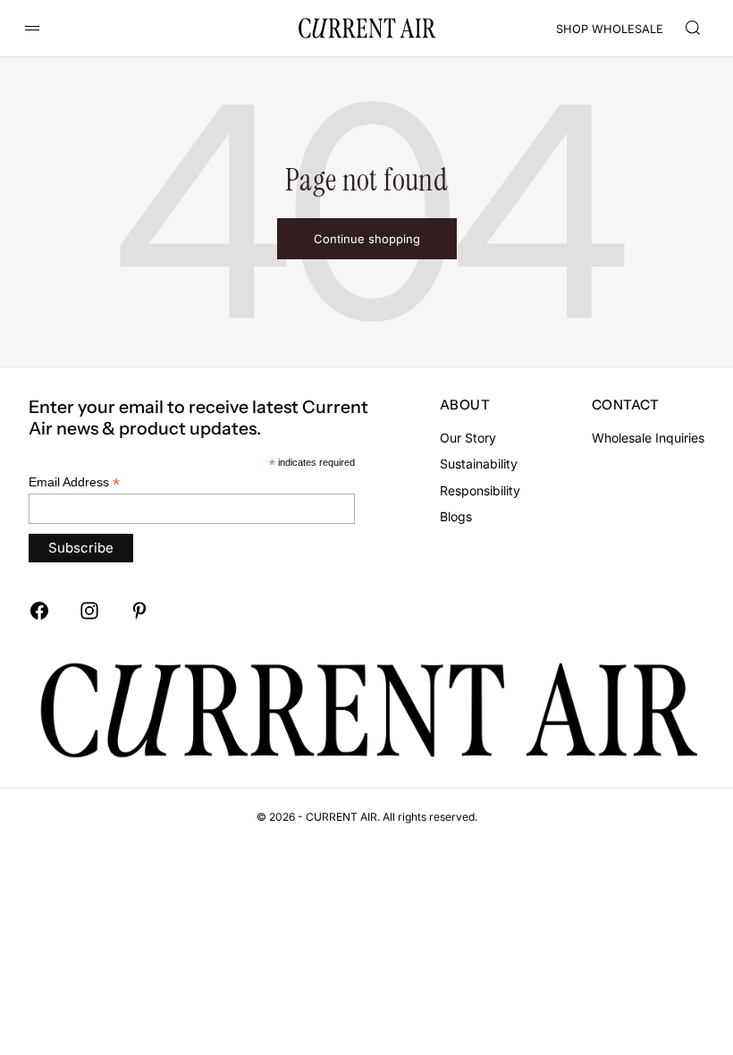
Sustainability (479, 463)
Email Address (74, 482)
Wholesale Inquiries (648, 437)
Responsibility (480, 490)
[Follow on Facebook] (39, 610)
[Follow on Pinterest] (139, 610)
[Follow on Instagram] (89, 610)
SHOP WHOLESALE (609, 29)
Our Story (468, 437)
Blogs (456, 516)
